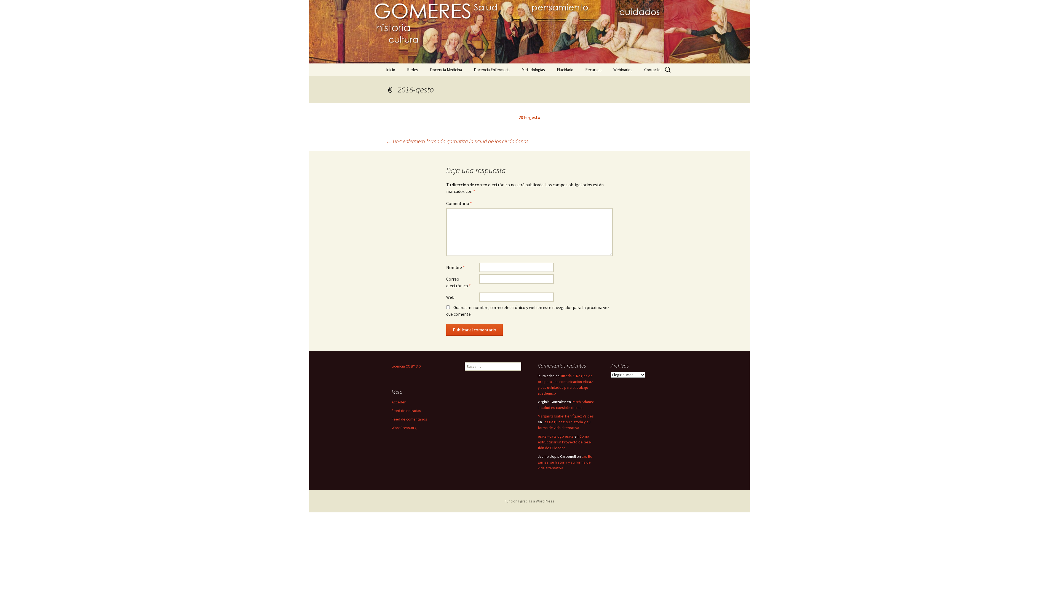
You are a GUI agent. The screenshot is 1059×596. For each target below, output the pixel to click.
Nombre (455, 267)
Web (450, 297)
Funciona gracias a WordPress (529, 501)
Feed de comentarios (409, 419)
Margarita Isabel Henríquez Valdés (566, 416)
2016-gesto (529, 117)
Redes (412, 69)
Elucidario (565, 69)
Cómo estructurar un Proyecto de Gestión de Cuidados (564, 442)
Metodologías (533, 69)
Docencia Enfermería (492, 69)
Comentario (459, 203)
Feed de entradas (406, 410)
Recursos (593, 69)
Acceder (399, 402)
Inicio (390, 69)
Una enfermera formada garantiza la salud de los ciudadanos (457, 141)
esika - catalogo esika (556, 436)
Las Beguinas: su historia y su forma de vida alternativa (565, 462)
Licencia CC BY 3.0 (406, 366)
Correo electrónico (458, 282)
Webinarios (622, 69)
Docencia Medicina (446, 69)
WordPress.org (404, 427)
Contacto (652, 69)
